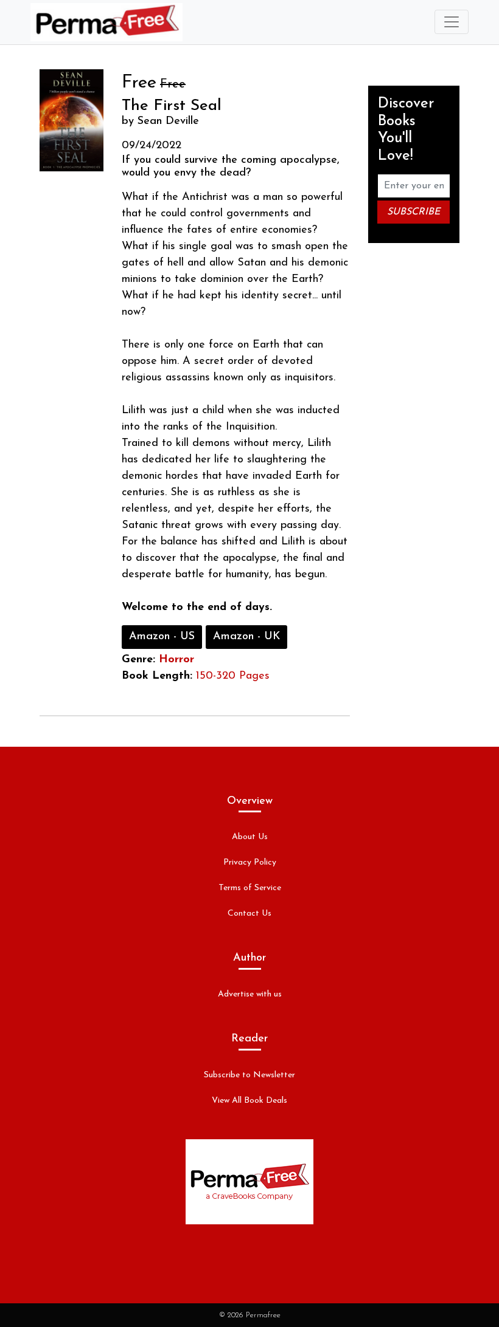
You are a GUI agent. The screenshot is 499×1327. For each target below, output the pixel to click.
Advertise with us (250, 994)
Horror (176, 659)
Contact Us (249, 913)
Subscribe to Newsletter (249, 1075)
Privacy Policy (249, 862)
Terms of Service (249, 888)
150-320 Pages (233, 676)
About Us (250, 837)
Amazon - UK (246, 636)
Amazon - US (162, 636)
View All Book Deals (249, 1100)
